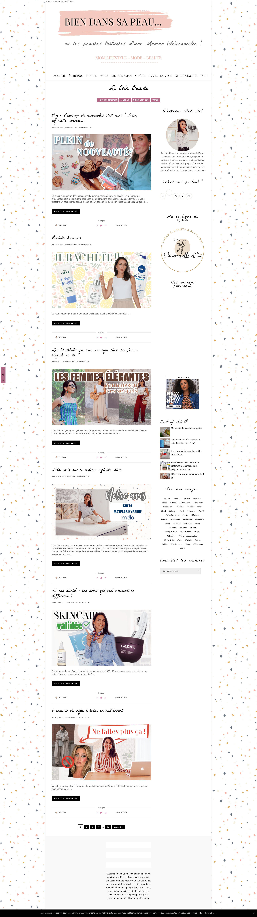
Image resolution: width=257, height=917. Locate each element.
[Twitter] (169, 196)
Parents (177, 523)
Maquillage (188, 519)
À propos (76, 76)
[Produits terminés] (101, 280)
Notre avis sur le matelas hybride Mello (87, 470)
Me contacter (186, 76)
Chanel (173, 503)
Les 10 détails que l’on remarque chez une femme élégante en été (95, 353)
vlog (188, 544)
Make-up (195, 515)
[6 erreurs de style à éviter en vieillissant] (101, 752)
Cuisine (191, 507)
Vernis (155, 100)
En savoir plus (210, 913)
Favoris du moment (108, 100)
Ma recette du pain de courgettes (186, 428)
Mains (186, 515)
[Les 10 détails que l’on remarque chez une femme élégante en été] (101, 397)
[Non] (253, 913)
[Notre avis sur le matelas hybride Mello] (101, 512)
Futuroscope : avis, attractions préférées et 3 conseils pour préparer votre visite (185, 466)
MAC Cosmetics (173, 515)
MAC (202, 511)
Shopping (171, 536)
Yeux (183, 548)
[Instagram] (176, 196)
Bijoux (187, 499)
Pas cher (188, 523)
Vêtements (198, 544)
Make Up (125, 100)
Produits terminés (66, 239)
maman (165, 519)
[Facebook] (163, 196)
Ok (201, 913)
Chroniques (198, 503)
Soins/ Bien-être (140, 100)
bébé (165, 503)
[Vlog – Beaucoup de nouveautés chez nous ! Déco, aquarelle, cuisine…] (101, 162)
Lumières (192, 511)
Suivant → (118, 827)
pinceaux (173, 528)
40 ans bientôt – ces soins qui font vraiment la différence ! (93, 593)
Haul (164, 511)
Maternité (200, 519)
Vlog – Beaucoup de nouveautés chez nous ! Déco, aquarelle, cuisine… (94, 118)
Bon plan (197, 499)
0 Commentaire (71, 127)
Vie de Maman (122, 76)
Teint (180, 540)
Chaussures (185, 503)
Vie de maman (177, 544)
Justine (64, 226)
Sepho (197, 532)
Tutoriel (189, 540)
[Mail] (189, 196)
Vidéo (165, 544)
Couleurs (180, 507)
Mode (104, 76)
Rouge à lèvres (171, 532)
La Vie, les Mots (160, 76)
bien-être (177, 499)
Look (182, 511)
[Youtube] (182, 196)
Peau (198, 523)
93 (108, 827)
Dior (199, 507)
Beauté (91, 76)
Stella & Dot (169, 540)
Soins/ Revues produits (188, 536)
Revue (193, 528)
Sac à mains (186, 532)
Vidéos (140, 76)
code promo (168, 507)
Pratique (184, 528)
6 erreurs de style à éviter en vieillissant (87, 711)
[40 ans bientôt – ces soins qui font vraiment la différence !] (101, 638)
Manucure (176, 519)
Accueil (59, 76)
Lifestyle (173, 511)
